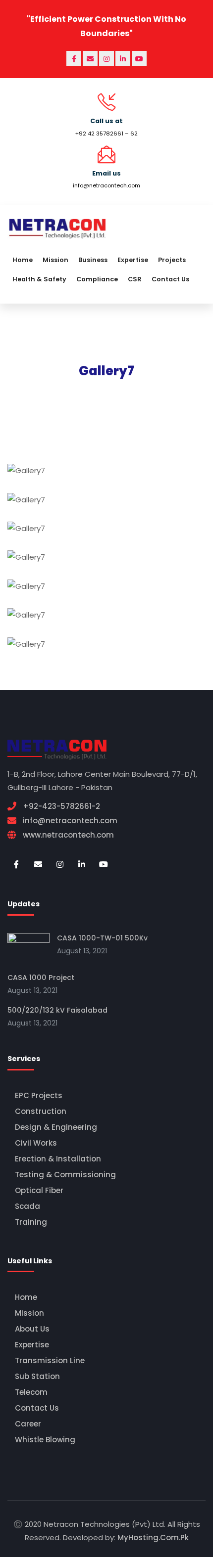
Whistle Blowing (45, 1439)
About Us (32, 1329)
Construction (40, 1111)
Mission (29, 1313)
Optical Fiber (39, 1190)
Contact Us (37, 1408)
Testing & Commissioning (65, 1174)
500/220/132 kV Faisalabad (57, 1010)
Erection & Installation (58, 1159)
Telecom (31, 1392)
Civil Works (36, 1143)
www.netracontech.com (68, 835)
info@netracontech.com (106, 185)
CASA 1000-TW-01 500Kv (102, 938)
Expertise (32, 1344)
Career (28, 1424)
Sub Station (37, 1376)
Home (26, 1297)
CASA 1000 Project (40, 977)
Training (31, 1222)
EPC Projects (38, 1095)
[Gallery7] (105, 476)
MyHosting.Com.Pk (153, 1537)
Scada (27, 1206)
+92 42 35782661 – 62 (106, 133)
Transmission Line (50, 1360)
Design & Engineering (56, 1127)
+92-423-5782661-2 (61, 806)
